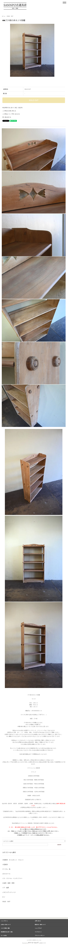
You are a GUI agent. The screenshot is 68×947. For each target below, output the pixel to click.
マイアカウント (38, 931)
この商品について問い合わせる (11, 114)
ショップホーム (4, 920)
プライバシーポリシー (40, 935)
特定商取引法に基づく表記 (7, 931)
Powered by (25, 943)
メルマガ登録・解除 (5, 928)
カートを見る (4, 935)
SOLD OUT (10, 16)
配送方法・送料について (40, 924)
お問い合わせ (38, 920)
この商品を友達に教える (9, 110)
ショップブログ (38, 928)
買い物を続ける (6, 117)
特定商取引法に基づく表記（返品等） (12, 107)
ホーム (3, 16)
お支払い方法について (6, 924)
